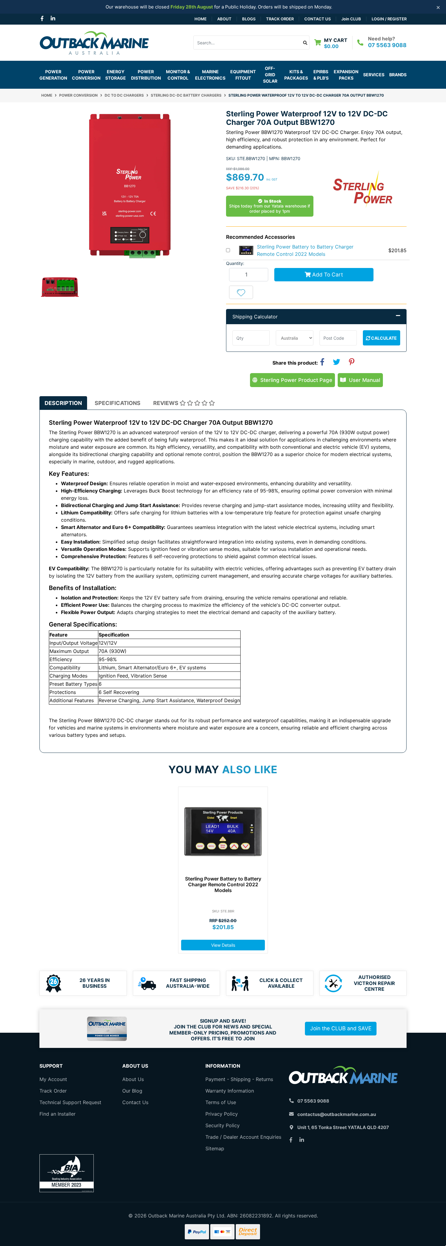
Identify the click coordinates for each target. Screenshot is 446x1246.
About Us (133, 1079)
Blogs (248, 18)
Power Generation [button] (53, 75)
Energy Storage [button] (115, 75)
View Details (223, 945)
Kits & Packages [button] (296, 75)
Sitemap (214, 1148)
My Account (53, 1079)
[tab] (63, 403)
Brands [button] (398, 74)
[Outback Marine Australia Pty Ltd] (94, 42)
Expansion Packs (346, 75)
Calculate (383, 338)
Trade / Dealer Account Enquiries (243, 1137)
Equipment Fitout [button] (243, 75)
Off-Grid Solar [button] (270, 75)
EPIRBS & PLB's (321, 75)
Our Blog (132, 1091)
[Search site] (305, 43)
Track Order (280, 18)
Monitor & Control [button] (178, 75)
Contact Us (317, 18)
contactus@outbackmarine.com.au (336, 1114)
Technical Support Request (70, 1102)
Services (373, 74)
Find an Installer (57, 1114)
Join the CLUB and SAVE (340, 1028)
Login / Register (389, 18)
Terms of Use (220, 1102)
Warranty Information (229, 1091)
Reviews (166, 403)
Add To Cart (327, 274)
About (224, 18)
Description (63, 403)
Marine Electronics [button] (210, 75)
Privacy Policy (221, 1114)
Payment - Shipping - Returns (239, 1079)
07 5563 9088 (387, 45)
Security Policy (222, 1125)
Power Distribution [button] (146, 75)
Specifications (117, 403)
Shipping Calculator (255, 317)
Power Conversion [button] (86, 75)
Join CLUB (351, 18)
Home (200, 18)
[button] (241, 292)
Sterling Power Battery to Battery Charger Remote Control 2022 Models (223, 884)
